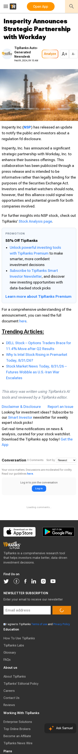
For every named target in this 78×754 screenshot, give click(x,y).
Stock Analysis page (35, 246)
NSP (27, 140)
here (22, 346)
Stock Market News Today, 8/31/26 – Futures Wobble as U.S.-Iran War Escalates (36, 397)
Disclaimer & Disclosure (21, 431)
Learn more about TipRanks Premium (38, 321)
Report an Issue (60, 431)
